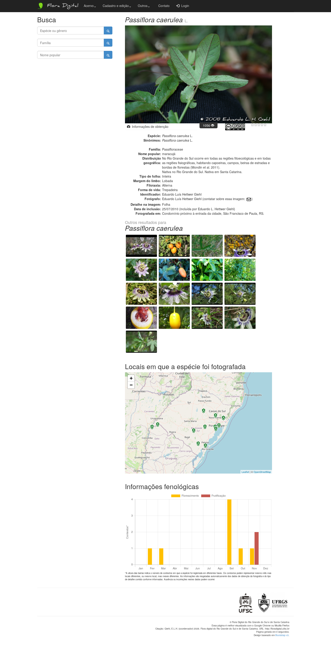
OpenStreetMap (262, 472)
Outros (142, 5)
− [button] (131, 385)
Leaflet (245, 472)
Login (184, 5)
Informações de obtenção (149, 126)
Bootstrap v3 (282, 635)
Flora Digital (61, 6)
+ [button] (131, 378)
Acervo (89, 5)
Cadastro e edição (116, 5)
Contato (163, 5)
